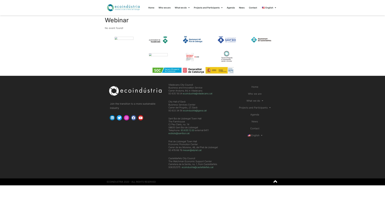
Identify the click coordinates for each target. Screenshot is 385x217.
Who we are (165, 7)
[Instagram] (126, 117)
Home (151, 7)
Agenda (231, 7)
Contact (253, 7)
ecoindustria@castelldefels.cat (197, 167)
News (242, 7)
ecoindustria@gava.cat (195, 110)
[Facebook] (133, 117)
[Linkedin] (112, 117)
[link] (187, 130)
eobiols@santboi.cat (178, 133)
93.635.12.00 (187, 130)
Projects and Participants (207, 7)
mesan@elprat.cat (192, 150)
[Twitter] (119, 117)
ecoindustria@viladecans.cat (197, 93)
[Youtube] (140, 117)
